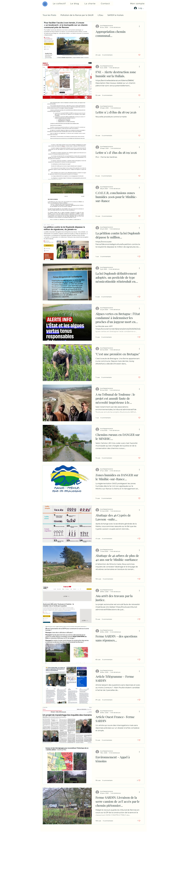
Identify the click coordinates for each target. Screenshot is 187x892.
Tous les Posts (49, 15)
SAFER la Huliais (115, 15)
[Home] (45, 3)
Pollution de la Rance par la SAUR (76, 15)
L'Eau (100, 15)
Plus (130, 15)
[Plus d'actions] (140, 26)
